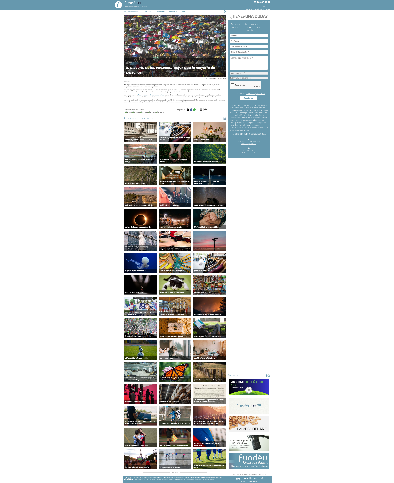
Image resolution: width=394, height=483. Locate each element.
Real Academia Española (263, 9)
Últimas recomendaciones (138, 118)
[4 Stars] (152, 112)
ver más (175, 472)
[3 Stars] (144, 112)
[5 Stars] (160, 112)
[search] (168, 6)
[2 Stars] (136, 112)
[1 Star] (128, 112)
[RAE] (268, 6)
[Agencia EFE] (264, 6)
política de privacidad (255, 93)
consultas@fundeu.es (248, 144)
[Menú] (225, 11)
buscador (247, 27)
